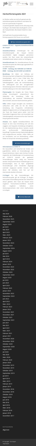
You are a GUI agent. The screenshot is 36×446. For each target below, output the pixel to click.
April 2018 (6, 405)
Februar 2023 (7, 288)
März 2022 (6, 304)
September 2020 (8, 347)
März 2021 (6, 331)
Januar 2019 (7, 386)
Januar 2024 (7, 264)
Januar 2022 (7, 309)
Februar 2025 (7, 238)
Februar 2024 (7, 261)
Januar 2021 (7, 336)
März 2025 (6, 235)
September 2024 (8, 248)
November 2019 (8, 368)
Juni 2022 (6, 299)
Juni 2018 (6, 400)
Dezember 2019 (8, 365)
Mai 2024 (6, 256)
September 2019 (8, 373)
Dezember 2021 (8, 312)
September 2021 (8, 320)
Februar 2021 (7, 333)
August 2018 (7, 397)
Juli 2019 (5, 376)
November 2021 (8, 315)
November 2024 (8, 243)
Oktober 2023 (7, 272)
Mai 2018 (6, 402)
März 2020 (6, 357)
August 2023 (7, 277)
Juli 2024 (5, 254)
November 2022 (8, 293)
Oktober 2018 (7, 394)
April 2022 (6, 301)
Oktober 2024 (7, 246)
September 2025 (8, 222)
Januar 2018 (7, 413)
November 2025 (8, 219)
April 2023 (6, 285)
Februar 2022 (7, 307)
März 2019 (6, 381)
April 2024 (6, 259)
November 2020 (8, 341)
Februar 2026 (7, 216)
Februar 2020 (7, 360)
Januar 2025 (7, 240)
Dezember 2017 (8, 416)
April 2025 (6, 232)
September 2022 (8, 296)
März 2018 (6, 408)
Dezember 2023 (8, 267)
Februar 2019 (7, 384)
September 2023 (8, 275)
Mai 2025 (6, 230)
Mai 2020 (6, 355)
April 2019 (6, 378)
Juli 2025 (5, 227)
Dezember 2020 (8, 339)
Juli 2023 (5, 280)
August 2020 (7, 349)
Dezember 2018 (8, 389)
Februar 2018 (7, 410)
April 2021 (6, 328)
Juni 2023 (6, 283)
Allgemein (6, 430)
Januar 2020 (7, 362)
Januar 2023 (7, 291)
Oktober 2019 (7, 370)
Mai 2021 (6, 325)
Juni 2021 (6, 323)
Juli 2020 (5, 352)
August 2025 (7, 224)
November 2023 (8, 269)
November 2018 (8, 392)
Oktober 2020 (7, 344)
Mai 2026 (6, 214)
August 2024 (7, 251)
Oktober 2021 (7, 317)
